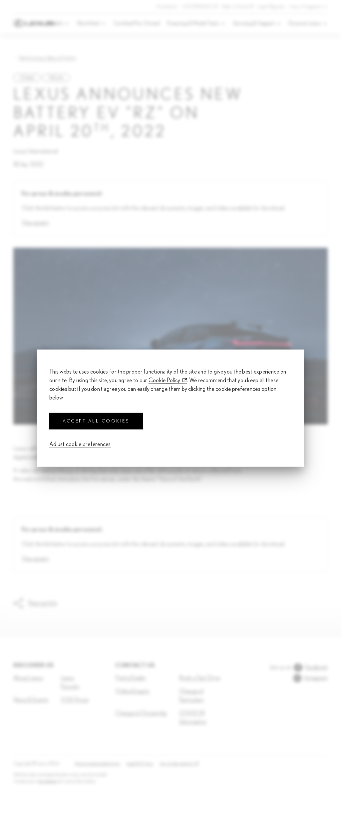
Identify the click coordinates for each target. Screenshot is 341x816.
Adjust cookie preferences (80, 444)
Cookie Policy (164, 380)
